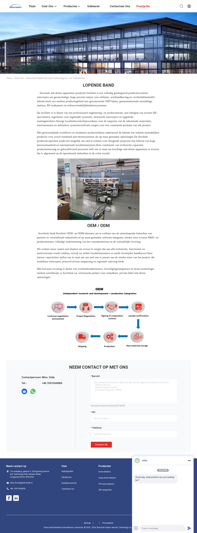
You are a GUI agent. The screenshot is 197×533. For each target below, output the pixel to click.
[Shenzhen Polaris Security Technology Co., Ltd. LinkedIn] (16, 498)
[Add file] (136, 528)
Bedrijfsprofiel (67, 471)
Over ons (19, 78)
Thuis (9, 78)
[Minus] (189, 460)
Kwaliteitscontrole (69, 483)
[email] (24, 391)
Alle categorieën (105, 490)
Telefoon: (97, 428)
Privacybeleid (107, 523)
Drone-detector (104, 472)
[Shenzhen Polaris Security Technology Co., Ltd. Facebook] (9, 498)
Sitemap (87, 523)
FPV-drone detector (106, 484)
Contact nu (101, 444)
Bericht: (96, 376)
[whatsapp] (33, 391)
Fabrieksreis (67, 477)
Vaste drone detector (107, 478)
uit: (94, 412)
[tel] (41, 391)
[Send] (189, 528)
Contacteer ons (68, 489)
